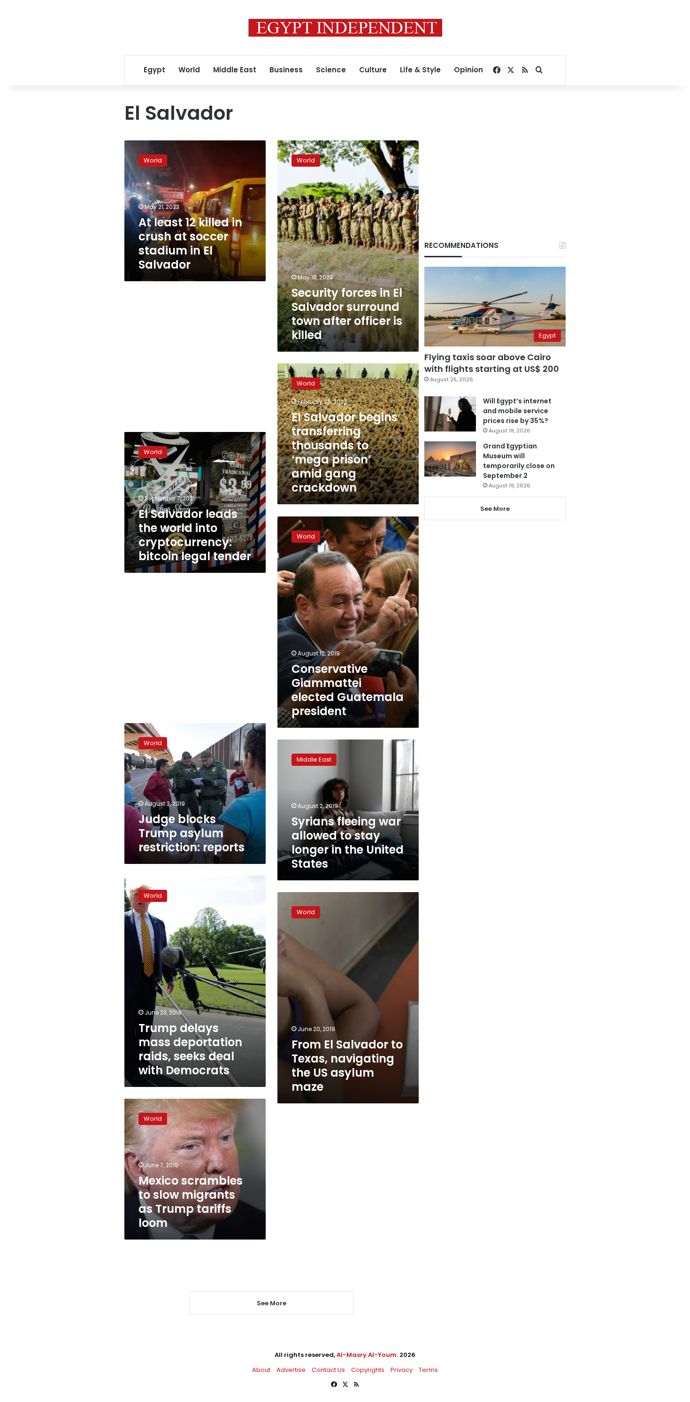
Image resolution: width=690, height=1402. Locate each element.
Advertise (291, 1369)
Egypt (154, 70)
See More (495, 508)
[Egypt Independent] (345, 28)
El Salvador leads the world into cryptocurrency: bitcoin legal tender (194, 535)
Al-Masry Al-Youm (367, 1354)
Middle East (234, 70)
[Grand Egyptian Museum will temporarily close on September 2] (450, 459)
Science (331, 70)
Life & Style (420, 70)
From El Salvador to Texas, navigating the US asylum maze (347, 1065)
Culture (373, 70)
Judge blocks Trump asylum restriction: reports (191, 833)
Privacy (402, 1369)
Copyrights (367, 1369)
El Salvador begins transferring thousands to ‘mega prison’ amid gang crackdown (344, 452)
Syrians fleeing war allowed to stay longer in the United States (347, 842)
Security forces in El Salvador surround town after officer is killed (346, 314)
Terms (428, 1369)
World (189, 70)
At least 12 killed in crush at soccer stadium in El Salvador (190, 243)
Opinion (468, 70)
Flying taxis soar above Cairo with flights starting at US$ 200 (491, 363)
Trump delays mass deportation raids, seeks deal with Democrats (190, 1049)
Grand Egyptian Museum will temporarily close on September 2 (519, 460)
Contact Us (328, 1369)
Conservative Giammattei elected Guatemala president (347, 690)
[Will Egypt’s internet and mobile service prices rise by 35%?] (450, 413)
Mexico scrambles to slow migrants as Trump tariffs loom (190, 1202)
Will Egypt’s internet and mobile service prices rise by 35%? (517, 410)
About (261, 1369)
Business (286, 70)
